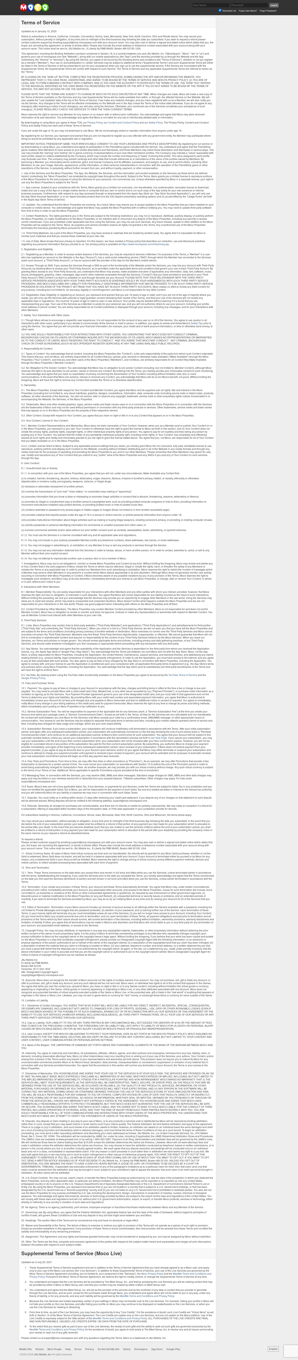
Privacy (89, 1349)
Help (68, 1349)
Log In (274, 5)
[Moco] (34, 10)
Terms (77, 1349)
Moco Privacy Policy (152, 1273)
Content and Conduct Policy (123, 122)
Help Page (161, 737)
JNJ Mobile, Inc (42, 1354)
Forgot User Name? (248, 10)
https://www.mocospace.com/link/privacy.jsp (145, 244)
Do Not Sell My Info (108, 1349)
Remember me (229, 10)
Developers (141, 1349)
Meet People (54, 1349)
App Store (157, 1349)
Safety (127, 1349)
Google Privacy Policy (33, 678)
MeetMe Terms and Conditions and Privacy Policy (147, 1296)
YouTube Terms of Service (182, 675)
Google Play (173, 1349)
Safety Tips (197, 323)
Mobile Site (25, 1349)
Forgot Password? (268, 10)
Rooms (39, 1349)
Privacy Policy (95, 122)
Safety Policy (156, 122)
